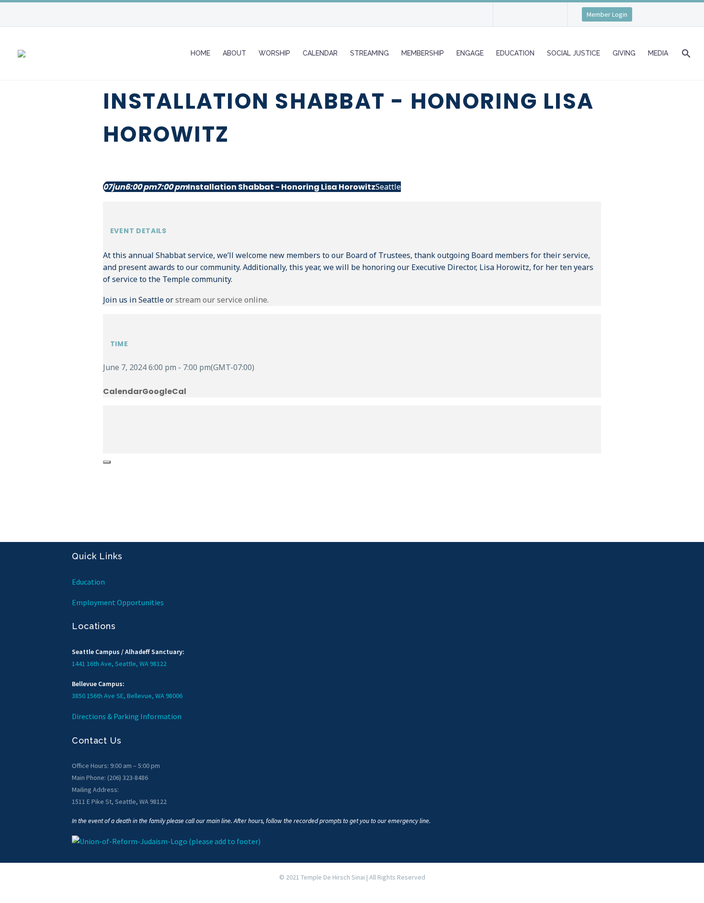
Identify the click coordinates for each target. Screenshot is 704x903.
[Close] (107, 462)
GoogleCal (164, 391)
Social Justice (573, 53)
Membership (422, 53)
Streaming (369, 53)
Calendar (320, 53)
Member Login (607, 14)
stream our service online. (222, 299)
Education (515, 53)
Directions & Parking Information (127, 716)
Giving (624, 53)
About (234, 53)
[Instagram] (529, 18)
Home (200, 53)
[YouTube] (543, 18)
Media (658, 53)
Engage (470, 53)
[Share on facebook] (106, 411)
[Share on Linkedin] (106, 435)
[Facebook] (515, 18)
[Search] (685, 53)
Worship (274, 53)
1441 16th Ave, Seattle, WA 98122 (119, 663)
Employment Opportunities (118, 602)
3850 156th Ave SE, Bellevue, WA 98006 (127, 695)
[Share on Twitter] (106, 423)
